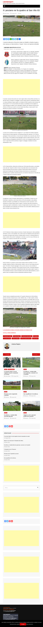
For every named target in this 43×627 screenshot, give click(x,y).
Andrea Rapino (6, 13)
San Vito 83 (36, 338)
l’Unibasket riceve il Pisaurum (10, 449)
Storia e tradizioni (11, 369)
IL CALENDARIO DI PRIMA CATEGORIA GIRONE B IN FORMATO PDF (17, 330)
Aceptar (22, 624)
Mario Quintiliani (16, 338)
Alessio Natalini (17, 336)
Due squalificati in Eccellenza (31, 394)
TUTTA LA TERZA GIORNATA (9, 332)
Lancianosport (8, 2)
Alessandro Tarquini (8, 336)
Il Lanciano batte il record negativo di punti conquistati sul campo (11, 373)
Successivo (35, 354)
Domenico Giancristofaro (27, 336)
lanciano (36, 336)
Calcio (20, 13)
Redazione (26, 376)
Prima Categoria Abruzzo (26, 338)
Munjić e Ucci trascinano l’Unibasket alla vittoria (13, 440)
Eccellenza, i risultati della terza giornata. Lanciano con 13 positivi (31, 373)
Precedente (7, 354)
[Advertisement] (21, 87)
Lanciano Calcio (7, 338)
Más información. (29, 624)
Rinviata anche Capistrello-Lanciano (11, 453)
